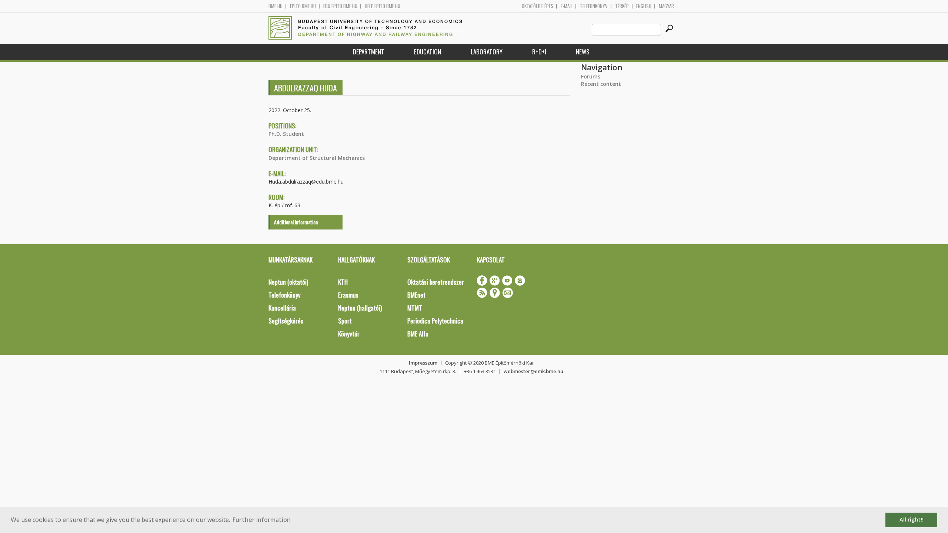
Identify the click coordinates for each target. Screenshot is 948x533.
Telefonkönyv (594, 6)
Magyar (666, 6)
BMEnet (416, 294)
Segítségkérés (285, 320)
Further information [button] (262, 520)
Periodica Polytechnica (435, 320)
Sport (345, 320)
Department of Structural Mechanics (316, 157)
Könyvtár (349, 333)
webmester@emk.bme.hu (533, 371)
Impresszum (423, 362)
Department (368, 51)
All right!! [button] (911, 519)
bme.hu (275, 6)
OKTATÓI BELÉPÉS (537, 6)
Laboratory (487, 51)
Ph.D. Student (286, 133)
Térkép (622, 6)
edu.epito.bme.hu (340, 6)
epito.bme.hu (303, 6)
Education (427, 51)
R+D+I (539, 51)
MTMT (414, 307)
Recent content (601, 83)
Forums (590, 76)
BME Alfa (417, 333)
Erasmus (348, 294)
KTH (343, 281)
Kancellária (282, 307)
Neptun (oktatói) (288, 281)
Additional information (296, 222)
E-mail (567, 6)
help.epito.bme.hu (382, 6)
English (643, 6)
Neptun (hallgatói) (360, 307)
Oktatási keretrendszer (435, 281)
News (583, 51)
